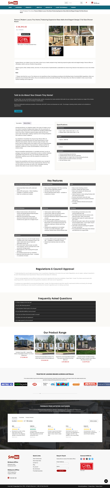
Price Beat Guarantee (37, 470)
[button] (55, 302)
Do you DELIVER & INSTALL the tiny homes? (26, 311)
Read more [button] (14, 437)
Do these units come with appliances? (24, 317)
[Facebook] (81, 459)
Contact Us (49, 7)
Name (58, 466)
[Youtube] (84, 459)
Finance (73, 7)
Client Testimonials (61, 7)
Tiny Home (31, 11)
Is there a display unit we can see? (24, 302)
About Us (39, 7)
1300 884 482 (13, 478)
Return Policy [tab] (27, 123)
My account (35, 466)
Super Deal (18, 7)
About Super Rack (37, 460)
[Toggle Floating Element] (106, 481)
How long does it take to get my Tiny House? (26, 308)
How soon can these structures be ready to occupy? (28, 314)
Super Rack (16, 486)
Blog (34, 464)
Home (10, 7)
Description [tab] (19, 123)
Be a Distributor (36, 468)
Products (28, 7)
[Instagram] (87, 459)
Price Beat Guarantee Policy (30, 44)
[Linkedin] (90, 459)
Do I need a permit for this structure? (24, 320)
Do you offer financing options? (23, 305)
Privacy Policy (91, 486)
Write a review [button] (93, 421)
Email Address (60, 461)
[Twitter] (92, 459)
